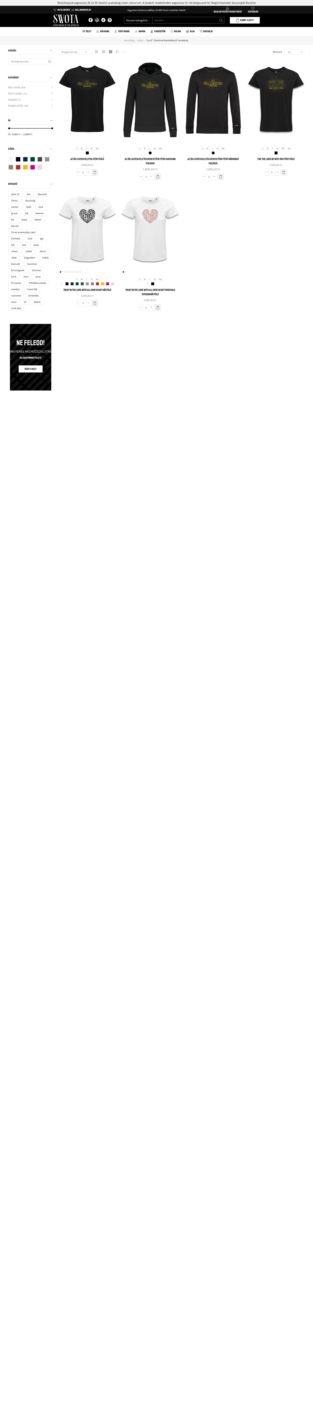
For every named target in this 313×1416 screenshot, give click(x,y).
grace (14, 213)
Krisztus (36, 270)
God (40, 207)
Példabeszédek (37, 283)
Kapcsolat (208, 31)
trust (13, 302)
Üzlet (88, 31)
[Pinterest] (110, 20)
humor (38, 219)
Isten (36, 245)
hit (12, 219)
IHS (13, 245)
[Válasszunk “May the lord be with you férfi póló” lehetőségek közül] (283, 172)
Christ (14, 200)
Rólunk (177, 31)
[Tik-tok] (103, 20)
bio (28, 194)
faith (28, 207)
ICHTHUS (15, 238)
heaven (40, 213)
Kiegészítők (15, 105)
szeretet (16, 295)
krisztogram (17, 270)
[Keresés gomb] (221, 20)
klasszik (15, 264)
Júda (13, 257)
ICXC (30, 238)
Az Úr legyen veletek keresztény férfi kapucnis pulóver (150, 161)
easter (14, 207)
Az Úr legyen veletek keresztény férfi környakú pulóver (213, 161)
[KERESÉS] (49, 61)
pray (38, 276)
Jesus (14, 251)
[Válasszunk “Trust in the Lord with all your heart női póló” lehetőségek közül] (94, 303)
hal (26, 213)
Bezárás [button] (251, 3)
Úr (25, 302)
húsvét (15, 226)
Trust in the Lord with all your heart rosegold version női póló (150, 292)
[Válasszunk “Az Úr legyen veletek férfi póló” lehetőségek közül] (94, 172)
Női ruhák (14, 87)
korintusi (32, 264)
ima (24, 245)
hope (24, 219)
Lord (13, 276)
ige (41, 238)
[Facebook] (91, 20)
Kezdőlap (129, 40)
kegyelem (29, 257)
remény (15, 289)
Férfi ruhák (15, 93)
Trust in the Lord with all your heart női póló (87, 290)
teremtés (33, 295)
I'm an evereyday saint (23, 232)
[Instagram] (97, 20)
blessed (42, 194)
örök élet (16, 308)
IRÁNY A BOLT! (31, 369)
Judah (28, 251)
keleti (45, 257)
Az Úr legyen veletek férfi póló (87, 159)
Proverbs (16, 283)
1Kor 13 (15, 194)
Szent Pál (32, 289)
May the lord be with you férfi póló (276, 159)
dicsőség (30, 200)
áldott (37, 302)
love (26, 276)
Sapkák (12, 99)
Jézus (42, 251)
